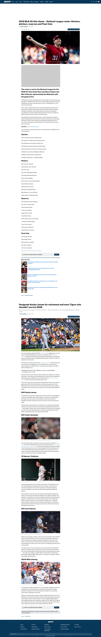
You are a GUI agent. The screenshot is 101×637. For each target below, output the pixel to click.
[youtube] (98, 1)
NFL (13, 1)
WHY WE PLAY (26, 1)
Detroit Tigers (43, 353)
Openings (46, 624)
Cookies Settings (64, 629)
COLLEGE (36, 1)
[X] (93, 1)
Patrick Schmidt (24, 26)
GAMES (46, 1)
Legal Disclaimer (36, 629)
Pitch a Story (47, 626)
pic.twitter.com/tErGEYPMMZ (47, 370)
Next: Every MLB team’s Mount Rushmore (31, 250)
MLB (17, 1)
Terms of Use (77, 626)
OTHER (41, 1)
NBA (20, 1)
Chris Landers (23, 313)
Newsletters (34, 626)
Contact (33, 624)
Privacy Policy (63, 626)
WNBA (31, 1)
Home (22, 295)
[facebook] (91, 1)
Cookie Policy (23, 629)
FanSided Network (65, 624)
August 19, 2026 (31, 372)
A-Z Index (76, 624)
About (21, 624)
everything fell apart (45, 362)
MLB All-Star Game (29, 295)
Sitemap (22, 626)
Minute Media (14, 633)
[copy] (28, 29)
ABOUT (51, 1)
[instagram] (96, 1)
